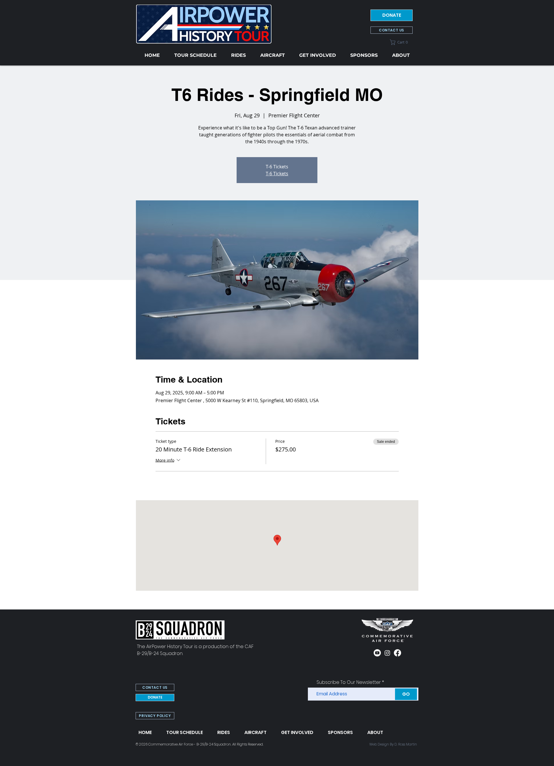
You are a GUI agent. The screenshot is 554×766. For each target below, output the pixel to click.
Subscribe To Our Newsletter (349, 682)
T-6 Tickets (277, 173)
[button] (401, 42)
